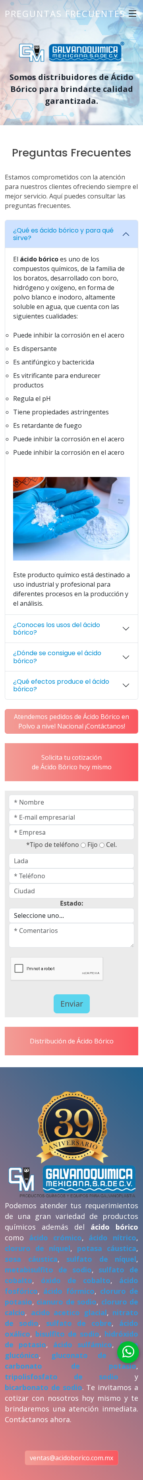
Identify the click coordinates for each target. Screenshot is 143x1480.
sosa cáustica (31, 1259)
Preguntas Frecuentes (65, 13)
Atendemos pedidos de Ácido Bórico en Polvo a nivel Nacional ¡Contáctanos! (71, 721)
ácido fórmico (68, 1291)
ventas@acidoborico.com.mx (71, 1457)
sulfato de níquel (101, 1259)
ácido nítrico (112, 1237)
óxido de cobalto (75, 1280)
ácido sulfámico (82, 1344)
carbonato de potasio (70, 1366)
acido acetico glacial (69, 1312)
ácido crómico (55, 1237)
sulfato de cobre (79, 1323)
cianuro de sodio (67, 1301)
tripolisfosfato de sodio (61, 1376)
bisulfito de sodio (67, 1334)
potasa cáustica (106, 1248)
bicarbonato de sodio (43, 1387)
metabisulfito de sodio (48, 1269)
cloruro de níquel (37, 1248)
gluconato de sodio (93, 1355)
